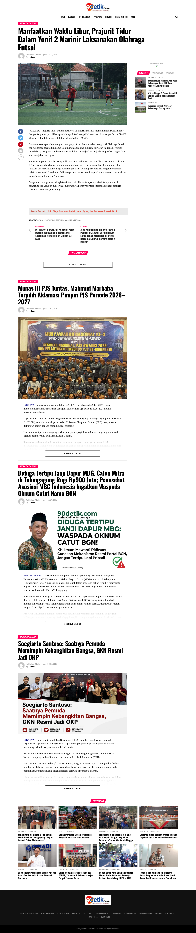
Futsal (77, 220)
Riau (84, 913)
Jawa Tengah (93, 917)
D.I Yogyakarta (170, 913)
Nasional (72, 17)
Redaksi (108, 17)
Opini (133, 17)
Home (63, 17)
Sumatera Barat (47, 913)
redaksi (32, 57)
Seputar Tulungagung (29, 913)
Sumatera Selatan (103, 913)
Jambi (91, 913)
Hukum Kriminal (121, 17)
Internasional (85, 17)
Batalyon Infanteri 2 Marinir (58, 220)
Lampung (158, 913)
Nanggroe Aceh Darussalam (124, 913)
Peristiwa (98, 17)
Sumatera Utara (145, 913)
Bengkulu (76, 913)
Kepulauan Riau (63, 913)
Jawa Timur (105, 917)
